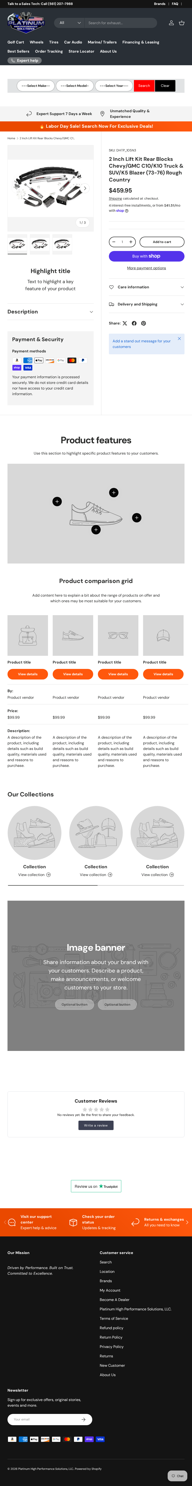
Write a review (96, 1125)
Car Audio (73, 42)
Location (107, 1271)
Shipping (115, 198)
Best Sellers (18, 51)
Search (106, 1262)
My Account (110, 1290)
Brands (160, 4)
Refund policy (111, 1327)
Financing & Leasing (140, 42)
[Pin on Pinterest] (143, 323)
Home (11, 138)
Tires (54, 42)
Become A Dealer (114, 1299)
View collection (31, 874)
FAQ (175, 4)
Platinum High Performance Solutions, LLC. (135, 1309)
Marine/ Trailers (102, 42)
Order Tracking (49, 51)
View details (27, 674)
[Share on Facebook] (134, 323)
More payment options (146, 268)
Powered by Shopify (88, 1469)
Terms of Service (114, 1318)
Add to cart (162, 242)
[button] (182, 23)
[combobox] (105, 23)
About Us (108, 51)
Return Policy (111, 1337)
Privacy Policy (112, 1346)
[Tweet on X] (124, 323)
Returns (106, 1356)
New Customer (112, 1365)
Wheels (37, 42)
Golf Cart (15, 42)
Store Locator (81, 51)
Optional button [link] (75, 1004)
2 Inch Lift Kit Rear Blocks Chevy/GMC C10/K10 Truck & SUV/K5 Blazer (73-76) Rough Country (48, 138)
